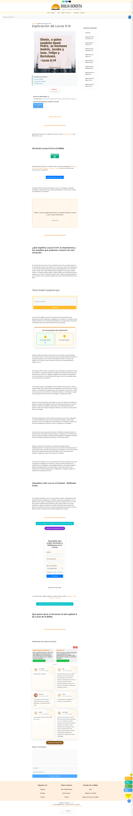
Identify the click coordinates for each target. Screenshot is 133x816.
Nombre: (48, 552)
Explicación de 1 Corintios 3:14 (89, 37)
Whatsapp (73, 166)
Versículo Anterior (49, 125)
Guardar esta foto (55, 71)
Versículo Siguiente (60, 125)
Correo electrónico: (51, 559)
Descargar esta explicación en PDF (55, 528)
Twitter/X (42, 800)
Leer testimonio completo (35, 664)
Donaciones (76, 12)
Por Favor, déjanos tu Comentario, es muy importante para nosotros (54, 523)
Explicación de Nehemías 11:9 (89, 67)
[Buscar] (129, 17)
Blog (59, 12)
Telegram (45, 168)
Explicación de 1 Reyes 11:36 (89, 79)
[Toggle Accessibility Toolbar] (129, 801)
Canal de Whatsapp (37, 168)
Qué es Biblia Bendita (66, 792)
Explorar (53, 12)
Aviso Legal (53, 809)
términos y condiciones (57, 572)
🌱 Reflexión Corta (38, 83)
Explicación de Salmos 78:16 (89, 61)
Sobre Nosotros (66, 796)
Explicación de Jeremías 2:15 (89, 49)
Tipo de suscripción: (51, 565)
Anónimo (56, 650)
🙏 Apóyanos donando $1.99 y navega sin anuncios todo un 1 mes (55, 604)
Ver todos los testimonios (55, 745)
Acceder (82, 12)
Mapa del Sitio (79, 809)
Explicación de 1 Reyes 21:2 (89, 73)
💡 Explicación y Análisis (39, 81)
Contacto (63, 12)
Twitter (57, 168)
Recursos (68, 12)
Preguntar (55, 307)
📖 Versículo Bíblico (38, 79)
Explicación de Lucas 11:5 (89, 43)
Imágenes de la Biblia (90, 796)
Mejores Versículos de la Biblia (90, 800)
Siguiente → (68, 810)
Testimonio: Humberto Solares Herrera (38, 651)
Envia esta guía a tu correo (54, 177)
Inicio (48, 12)
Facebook (51, 168)
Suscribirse (55, 576)
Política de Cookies (61, 809)
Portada (34, 23)
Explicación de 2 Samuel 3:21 (89, 85)
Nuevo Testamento (68, 134)
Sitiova (72, 806)
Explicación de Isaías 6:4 (89, 55)
